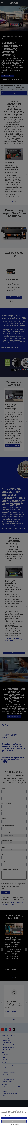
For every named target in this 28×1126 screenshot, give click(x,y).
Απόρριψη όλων (14, 1121)
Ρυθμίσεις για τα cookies (14, 1124)
